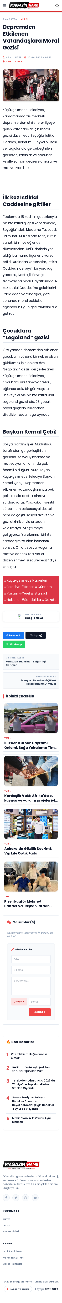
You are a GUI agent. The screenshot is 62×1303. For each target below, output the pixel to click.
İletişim (7, 1225)
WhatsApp (16, 644)
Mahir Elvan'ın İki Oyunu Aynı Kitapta (31, 1120)
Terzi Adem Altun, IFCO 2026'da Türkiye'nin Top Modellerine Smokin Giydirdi (33, 1084)
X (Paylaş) (36, 635)
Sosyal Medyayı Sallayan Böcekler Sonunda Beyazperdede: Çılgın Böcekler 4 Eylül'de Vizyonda (33, 1103)
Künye (6, 1219)
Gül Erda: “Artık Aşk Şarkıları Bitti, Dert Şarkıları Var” (31, 1069)
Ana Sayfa (10, 19)
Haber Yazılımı (19, 1289)
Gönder (39, 1012)
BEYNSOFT (51, 1289)
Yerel (24, 19)
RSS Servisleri (11, 1231)
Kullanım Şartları (13, 1257)
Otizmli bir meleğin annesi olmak (29, 1056)
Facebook (15, 635)
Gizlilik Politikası (12, 1251)
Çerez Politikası (12, 1264)
